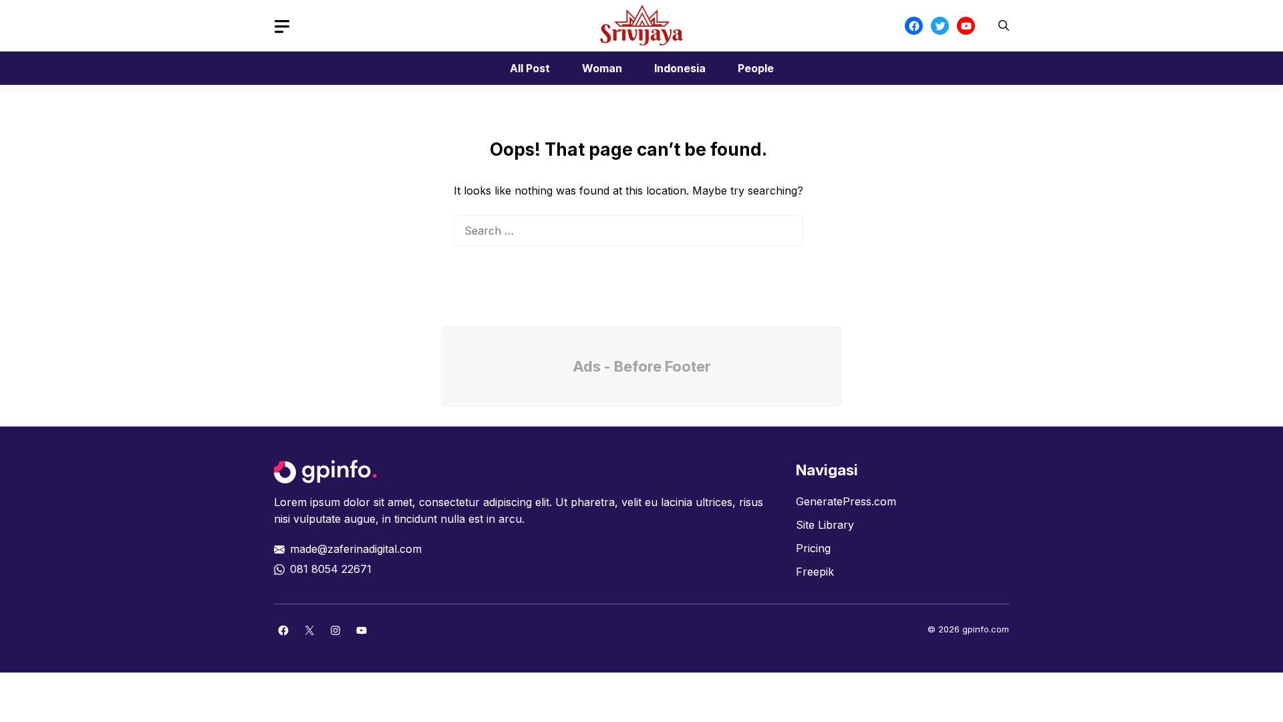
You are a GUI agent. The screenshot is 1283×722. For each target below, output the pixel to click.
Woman (602, 68)
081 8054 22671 (331, 569)
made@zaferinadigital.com (356, 549)
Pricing (813, 548)
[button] (1003, 25)
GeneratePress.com (846, 501)
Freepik (815, 571)
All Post (530, 68)
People (756, 68)
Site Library (825, 524)
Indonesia (680, 68)
